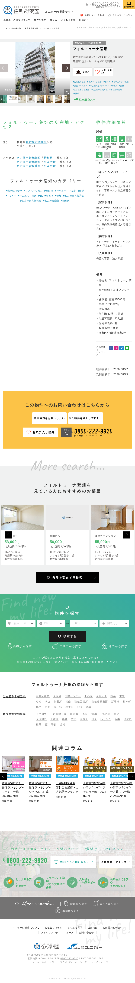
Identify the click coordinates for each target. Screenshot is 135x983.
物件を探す (40, 20)
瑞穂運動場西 (100, 701)
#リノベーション (94, 82)
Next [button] (126, 534)
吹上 (47, 701)
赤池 (63, 724)
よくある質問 (68, 20)
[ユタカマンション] (112, 517)
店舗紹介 (84, 20)
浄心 (84, 714)
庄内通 (74, 714)
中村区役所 (43, 696)
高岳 (113, 696)
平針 (54, 724)
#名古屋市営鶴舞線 (99, 90)
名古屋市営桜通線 (29, 165)
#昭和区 (76, 93)
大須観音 (41, 719)
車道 (122, 696)
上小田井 (41, 714)
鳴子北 (58, 706)
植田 (38, 724)
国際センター (73, 696)
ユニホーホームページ (39, 962)
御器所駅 (50, 161)
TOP (6, 28)
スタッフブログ (50, 932)
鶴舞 (65, 719)
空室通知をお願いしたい (49, 418)
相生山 (70, 706)
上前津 (54, 719)
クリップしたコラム (123, 15)
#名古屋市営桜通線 (81, 90)
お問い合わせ (86, 932)
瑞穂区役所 (81, 701)
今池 (38, 701)
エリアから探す (110, 903)
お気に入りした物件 (95, 15)
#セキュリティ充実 (120, 82)
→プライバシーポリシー (71, 962)
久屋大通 (101, 696)
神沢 (80, 706)
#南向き (107, 82)
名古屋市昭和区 (31, 28)
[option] (35, 68)
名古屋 (57, 696)
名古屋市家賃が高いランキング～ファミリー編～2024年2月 (94, 789)
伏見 (116, 714)
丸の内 (89, 696)
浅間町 (95, 714)
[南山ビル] (67, 517)
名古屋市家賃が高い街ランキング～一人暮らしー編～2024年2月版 (121, 789)
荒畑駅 (48, 157)
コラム (53, 20)
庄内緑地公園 (58, 714)
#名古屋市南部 (115, 90)
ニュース (69, 932)
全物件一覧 (16, 28)
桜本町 (127, 701)
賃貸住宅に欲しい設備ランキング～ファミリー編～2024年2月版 (13, 789)
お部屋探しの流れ (113, 927)
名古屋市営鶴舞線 (29, 157)
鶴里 (38, 706)
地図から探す (70, 910)
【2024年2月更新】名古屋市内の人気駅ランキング (67, 787)
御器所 (58, 701)
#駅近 (75, 86)
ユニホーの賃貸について (17, 20)
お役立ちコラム (53, 927)
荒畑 (73, 719)
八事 (117, 719)
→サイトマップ (99, 962)
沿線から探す (78, 903)
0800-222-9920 (69, 958)
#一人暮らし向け (96, 86)
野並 (47, 706)
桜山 (68, 701)
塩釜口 (128, 719)
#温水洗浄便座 (79, 82)
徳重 (89, 706)
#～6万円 (83, 86)
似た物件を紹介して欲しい (85, 418)
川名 (94, 719)
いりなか (105, 719)
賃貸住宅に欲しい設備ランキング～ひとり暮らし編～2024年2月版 (40, 789)
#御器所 (114, 86)
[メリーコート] (22, 517)
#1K (107, 86)
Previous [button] (8, 534)
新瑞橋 (115, 701)
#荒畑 (121, 86)
